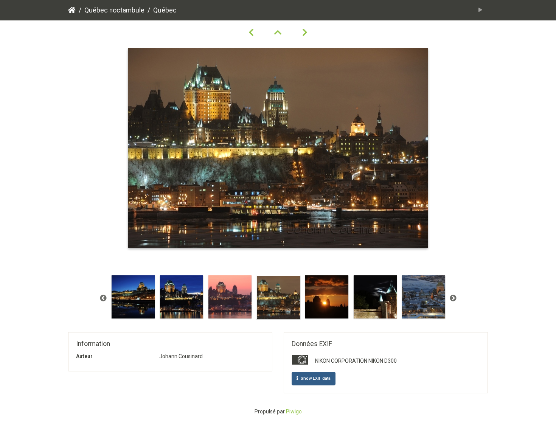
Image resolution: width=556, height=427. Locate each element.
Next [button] (453, 298)
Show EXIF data (315, 378)
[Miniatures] (279, 32)
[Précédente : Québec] (252, 32)
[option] (133, 297)
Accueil (72, 10)
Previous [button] (103, 298)
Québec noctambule (114, 10)
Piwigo (294, 411)
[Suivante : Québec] (305, 32)
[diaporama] (480, 10)
